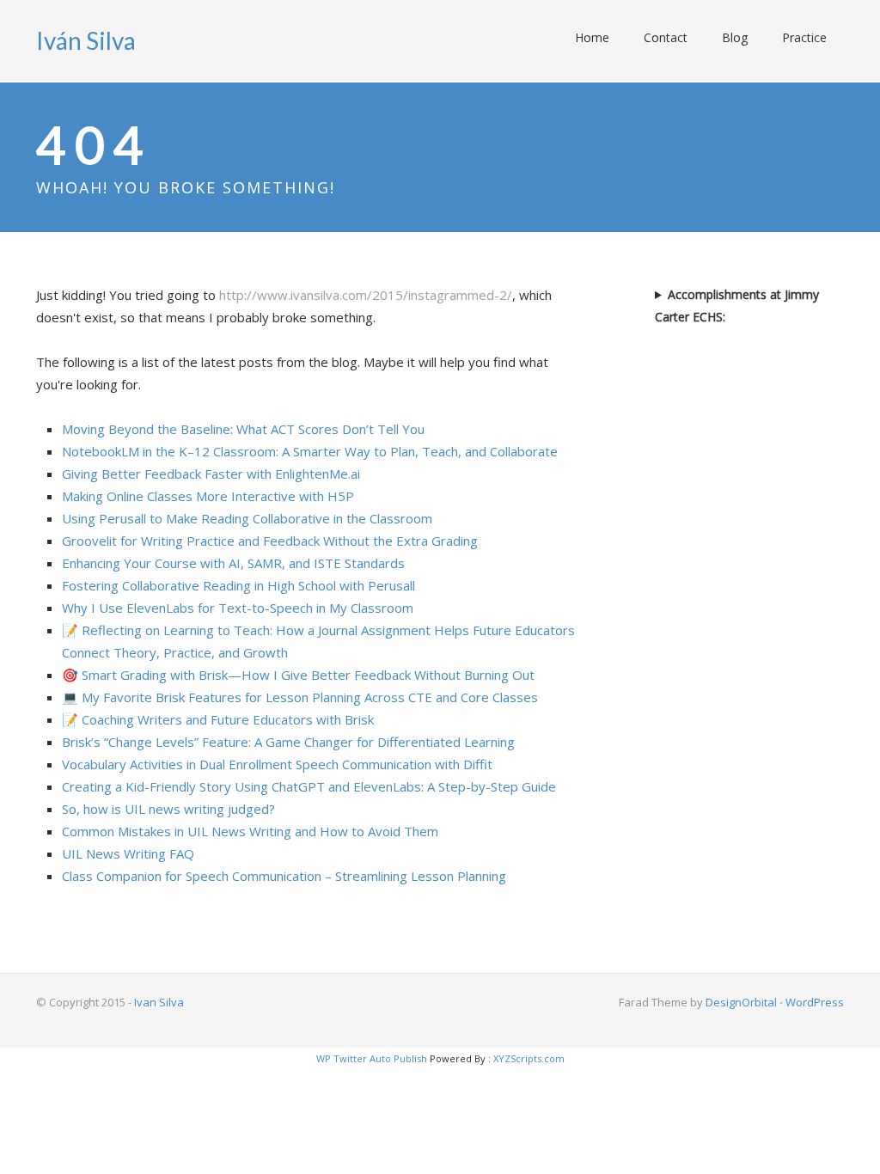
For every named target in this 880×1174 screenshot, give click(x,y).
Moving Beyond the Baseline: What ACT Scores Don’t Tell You (243, 428)
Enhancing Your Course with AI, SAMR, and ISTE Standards (233, 563)
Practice (804, 37)
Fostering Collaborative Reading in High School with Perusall (238, 585)
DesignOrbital (741, 1002)
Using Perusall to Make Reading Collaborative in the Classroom (247, 518)
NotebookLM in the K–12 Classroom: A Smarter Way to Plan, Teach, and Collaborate (310, 451)
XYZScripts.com (529, 1058)
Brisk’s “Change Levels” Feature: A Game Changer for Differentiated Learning (288, 741)
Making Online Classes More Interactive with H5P (208, 495)
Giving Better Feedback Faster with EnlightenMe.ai (211, 473)
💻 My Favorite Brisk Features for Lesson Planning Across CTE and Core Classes (300, 697)
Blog (735, 37)
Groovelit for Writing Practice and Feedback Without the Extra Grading (270, 540)
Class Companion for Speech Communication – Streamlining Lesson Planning (284, 875)
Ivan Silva (159, 1002)
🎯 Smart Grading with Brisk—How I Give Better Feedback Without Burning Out (298, 674)
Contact (666, 37)
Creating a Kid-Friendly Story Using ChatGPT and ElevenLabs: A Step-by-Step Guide (309, 786)
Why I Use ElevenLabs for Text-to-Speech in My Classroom (237, 607)
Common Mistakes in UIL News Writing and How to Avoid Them (250, 831)
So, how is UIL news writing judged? (168, 808)
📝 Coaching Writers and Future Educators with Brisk (218, 719)
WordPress (814, 1002)
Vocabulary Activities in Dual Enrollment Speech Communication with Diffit (277, 764)
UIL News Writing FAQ (128, 853)
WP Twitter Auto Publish (371, 1058)
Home (592, 37)
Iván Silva (86, 40)
